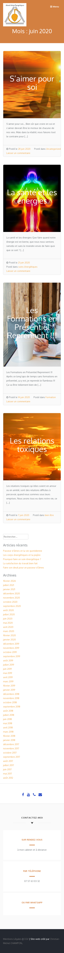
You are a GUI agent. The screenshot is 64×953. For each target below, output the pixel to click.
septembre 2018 (11, 706)
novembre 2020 (11, 597)
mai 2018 (7, 723)
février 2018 (9, 735)
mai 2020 (8, 622)
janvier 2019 (9, 689)
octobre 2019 (10, 652)
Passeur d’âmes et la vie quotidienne (22, 550)
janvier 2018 (9, 740)
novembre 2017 (11, 748)
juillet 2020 (9, 614)
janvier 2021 (9, 589)
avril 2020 (8, 627)
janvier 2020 (9, 639)
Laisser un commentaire (18, 153)
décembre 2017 (11, 744)
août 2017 (8, 761)
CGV (26, 938)
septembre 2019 (11, 656)
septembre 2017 (11, 756)
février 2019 (9, 685)
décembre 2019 (11, 643)
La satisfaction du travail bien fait (20, 563)
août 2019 (8, 660)
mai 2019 (7, 673)
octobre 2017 (10, 752)
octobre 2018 (10, 702)
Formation (51, 397)
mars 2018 (8, 731)
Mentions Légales (12, 938)
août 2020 (8, 610)
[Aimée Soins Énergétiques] (14, 25)
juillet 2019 (8, 664)
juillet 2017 (8, 765)
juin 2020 (7, 618)
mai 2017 (7, 773)
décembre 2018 (11, 694)
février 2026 (9, 580)
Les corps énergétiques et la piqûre (22, 555)
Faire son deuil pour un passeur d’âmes (23, 567)
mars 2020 (8, 631)
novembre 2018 (11, 698)
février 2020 (9, 635)
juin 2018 (7, 719)
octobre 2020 (10, 601)
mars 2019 (8, 681)
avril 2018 (8, 727)
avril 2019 (8, 677)
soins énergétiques (27, 266)
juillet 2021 (8, 585)
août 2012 (8, 777)
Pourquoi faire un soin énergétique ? (22, 559)
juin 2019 (7, 668)
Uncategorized (53, 149)
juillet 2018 (8, 714)
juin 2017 (7, 769)
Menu (55, 6)
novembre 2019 (11, 647)
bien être (49, 515)
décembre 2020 (11, 593)
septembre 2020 (12, 606)
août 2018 (8, 710)
